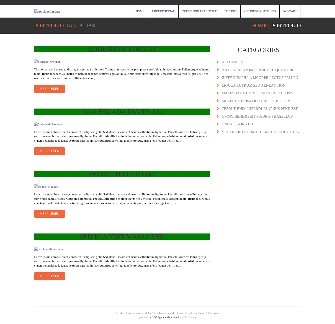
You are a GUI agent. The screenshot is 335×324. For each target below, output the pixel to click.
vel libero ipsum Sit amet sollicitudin (260, 132)
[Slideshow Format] (122, 61)
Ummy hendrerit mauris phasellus (257, 116)
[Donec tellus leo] (122, 186)
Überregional (163, 11)
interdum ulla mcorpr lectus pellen (260, 78)
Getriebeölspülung (260, 11)
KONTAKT (290, 11)
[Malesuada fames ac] (122, 124)
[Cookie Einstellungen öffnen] (10, 318)
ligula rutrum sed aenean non (254, 85)
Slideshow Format (122, 49)
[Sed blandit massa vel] (122, 248)
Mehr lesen (49, 89)
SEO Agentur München (164, 317)
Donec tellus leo (122, 174)
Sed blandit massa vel (122, 236)
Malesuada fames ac (122, 111)
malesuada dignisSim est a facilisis (257, 93)
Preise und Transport (199, 11)
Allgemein (232, 62)
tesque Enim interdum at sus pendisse (260, 109)
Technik (230, 11)
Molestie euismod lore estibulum (256, 101)
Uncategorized (237, 124)
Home (140, 11)
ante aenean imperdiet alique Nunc (258, 70)
